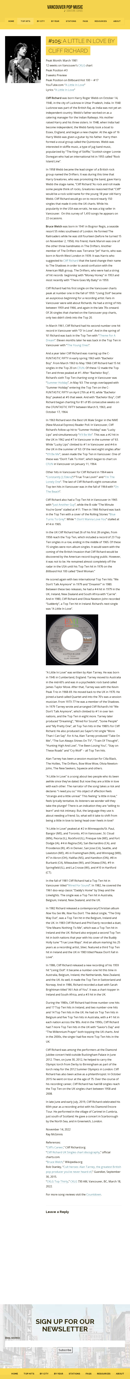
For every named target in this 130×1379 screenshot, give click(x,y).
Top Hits (25, 21)
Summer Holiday (57, 382)
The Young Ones (78, 345)
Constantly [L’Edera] (59, 477)
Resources (101, 21)
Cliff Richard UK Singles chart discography (73, 1152)
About (117, 21)
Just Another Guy (64, 504)
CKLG (81, 65)
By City (41, 21)
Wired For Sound (78, 885)
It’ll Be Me (85, 435)
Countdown (93, 1194)
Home (11, 21)
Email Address (12, 1337)
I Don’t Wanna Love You (90, 519)
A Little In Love (75, 85)
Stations (71, 21)
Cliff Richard (70, 260)
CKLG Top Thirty (57, 1181)
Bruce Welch (55, 1162)
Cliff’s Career (55, 1147)
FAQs (85, 21)
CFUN (80, 368)
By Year (55, 21)
